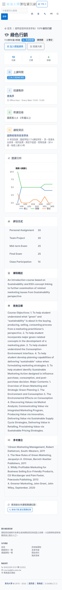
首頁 (9, 28)
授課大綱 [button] (37, 46)
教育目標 (18, 305)
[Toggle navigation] (3, 4)
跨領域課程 (36, 547)
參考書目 (18, 440)
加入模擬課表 (16, 46)
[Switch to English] (45, 14)
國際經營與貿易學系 (25, 28)
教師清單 (35, 555)
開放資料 (35, 553)
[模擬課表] (32, 14)
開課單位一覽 (7, 550)
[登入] (38, 14)
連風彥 (10, 95)
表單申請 (35, 550)
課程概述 (18, 273)
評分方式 (18, 221)
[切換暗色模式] (57, 14)
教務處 (40, 583)
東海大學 (8, 583)
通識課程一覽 (7, 553)
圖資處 (31, 583)
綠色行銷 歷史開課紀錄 (21, 509)
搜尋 (4, 16)
